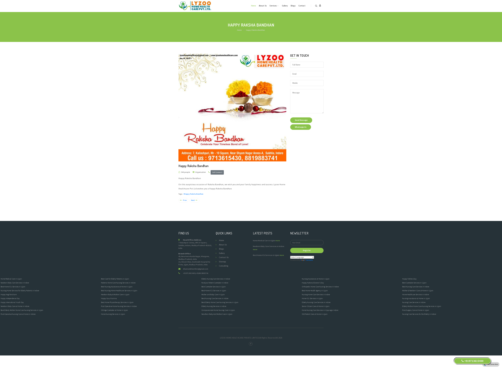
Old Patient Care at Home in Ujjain (314, 314)
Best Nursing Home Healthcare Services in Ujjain (119, 290)
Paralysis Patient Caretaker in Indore (215, 283)
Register (307, 250)
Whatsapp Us (300, 127)
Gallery (285, 5)
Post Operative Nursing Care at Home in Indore (18, 314)
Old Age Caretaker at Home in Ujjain (114, 310)
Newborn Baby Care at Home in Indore (15, 306)
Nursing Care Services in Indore (414, 302)
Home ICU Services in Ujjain (312, 298)
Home (253, 5)
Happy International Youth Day (12, 302)
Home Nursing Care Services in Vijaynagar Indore (320, 310)
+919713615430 (189, 273)
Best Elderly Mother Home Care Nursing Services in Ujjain (22, 310)
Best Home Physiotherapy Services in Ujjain (117, 302)
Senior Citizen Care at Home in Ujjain (315, 306)
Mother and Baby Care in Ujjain (213, 294)
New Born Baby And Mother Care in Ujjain (216, 314)
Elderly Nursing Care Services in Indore (215, 279)
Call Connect (217, 172)
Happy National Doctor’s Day (313, 283)
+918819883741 (202, 273)
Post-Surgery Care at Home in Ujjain (415, 310)
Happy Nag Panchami (9, 294)
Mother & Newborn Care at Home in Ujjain (417, 290)
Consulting (223, 266)
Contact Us (224, 257)
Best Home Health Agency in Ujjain (315, 290)
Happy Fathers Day (409, 279)
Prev (185, 200)
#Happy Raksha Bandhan (193, 194)
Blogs (293, 5)
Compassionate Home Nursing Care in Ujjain (218, 310)
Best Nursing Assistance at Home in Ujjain (116, 286)
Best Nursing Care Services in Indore (215, 298)
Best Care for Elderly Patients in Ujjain (115, 279)
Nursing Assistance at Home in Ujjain (316, 279)
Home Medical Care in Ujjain (11, 279)
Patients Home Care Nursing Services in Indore (118, 283)
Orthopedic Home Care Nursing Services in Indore (320, 286)
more (278, 240)
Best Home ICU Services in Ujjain (13, 286)
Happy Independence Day (10, 298)
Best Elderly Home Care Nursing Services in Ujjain (219, 302)
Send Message (301, 120)
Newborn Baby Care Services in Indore (15, 283)
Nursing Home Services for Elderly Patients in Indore (20, 290)
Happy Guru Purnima (109, 298)
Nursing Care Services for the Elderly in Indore (419, 314)
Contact (301, 5)
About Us (263, 5)
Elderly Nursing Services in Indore (213, 306)
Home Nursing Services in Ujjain (113, 314)
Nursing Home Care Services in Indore (316, 294)
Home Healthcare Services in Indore (415, 294)
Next (193, 200)
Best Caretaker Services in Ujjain (213, 286)
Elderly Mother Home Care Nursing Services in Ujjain (421, 306)
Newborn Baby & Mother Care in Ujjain (115, 294)
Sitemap (222, 261)
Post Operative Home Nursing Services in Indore (119, 306)
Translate (309, 260)
